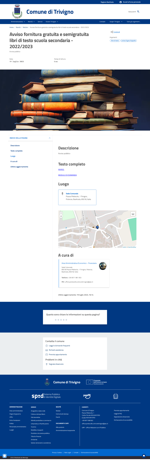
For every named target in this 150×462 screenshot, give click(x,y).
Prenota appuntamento (121, 410)
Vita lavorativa (35, 417)
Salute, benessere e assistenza (41, 443)
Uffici (11, 417)
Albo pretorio (60, 427)
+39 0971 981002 (87, 420)
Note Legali (67, 452)
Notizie (25, 27)
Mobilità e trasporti (37, 430)
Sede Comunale (72, 193)
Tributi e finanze (36, 436)
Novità (18, 27)
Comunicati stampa (62, 414)
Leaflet (124, 247)
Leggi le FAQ (118, 413)
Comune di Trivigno (49, 11)
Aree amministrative (16, 411)
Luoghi (11, 430)
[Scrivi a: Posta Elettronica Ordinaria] (97, 425)
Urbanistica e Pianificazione (40, 424)
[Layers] (133, 214)
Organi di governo (15, 414)
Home (11, 27)
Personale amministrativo (17, 426)
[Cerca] (138, 11)
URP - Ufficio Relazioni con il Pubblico (94, 427)
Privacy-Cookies (57, 452)
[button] (130, 2)
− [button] (61, 216)
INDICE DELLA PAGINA (18, 138)
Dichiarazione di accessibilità (123, 420)
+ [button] (61, 213)
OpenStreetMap (132, 247)
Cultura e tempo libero (38, 414)
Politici (11, 423)
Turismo (33, 427)
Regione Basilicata (107, 2)
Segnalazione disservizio (122, 417)
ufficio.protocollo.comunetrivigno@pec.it (95, 423)
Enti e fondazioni (14, 420)
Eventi (58, 417)
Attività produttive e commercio (41, 420)
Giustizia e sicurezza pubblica (40, 433)
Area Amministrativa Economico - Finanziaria (79, 263)
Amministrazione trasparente (65, 430)
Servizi (33, 407)
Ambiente (34, 439)
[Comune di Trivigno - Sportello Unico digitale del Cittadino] (17, 11)
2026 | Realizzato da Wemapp (19, 458)
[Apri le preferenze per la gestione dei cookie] (5, 456)
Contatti (85, 407)
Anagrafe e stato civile (38, 411)
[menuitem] (102, 21)
